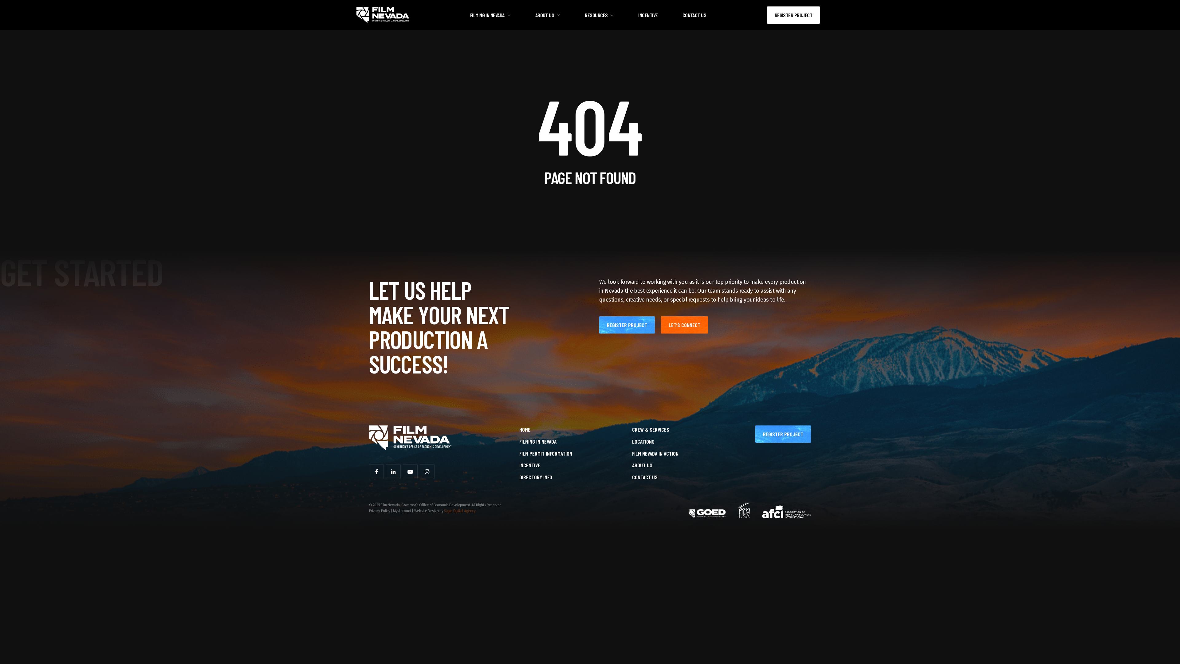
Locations (643, 441)
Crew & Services (650, 429)
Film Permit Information (545, 453)
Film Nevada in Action (655, 453)
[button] (627, 325)
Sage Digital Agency (459, 511)
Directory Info (535, 477)
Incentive (529, 465)
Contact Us (645, 477)
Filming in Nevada (538, 441)
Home (524, 429)
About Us (642, 465)
